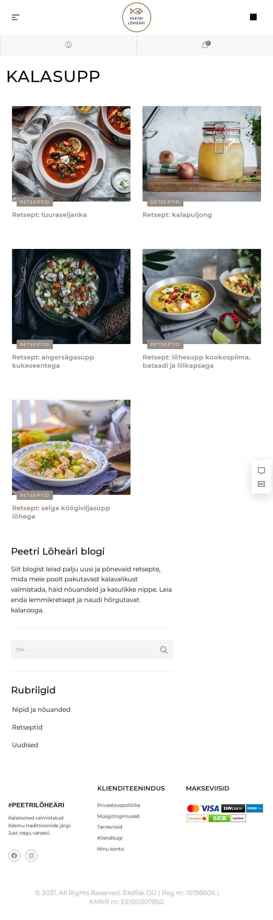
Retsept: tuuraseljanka (49, 215)
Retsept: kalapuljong (177, 215)
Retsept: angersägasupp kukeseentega (53, 361)
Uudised (25, 745)
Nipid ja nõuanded (41, 709)
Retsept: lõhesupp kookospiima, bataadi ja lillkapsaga (196, 361)
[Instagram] (31, 856)
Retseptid (35, 202)
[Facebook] (14, 856)
